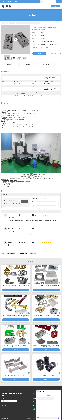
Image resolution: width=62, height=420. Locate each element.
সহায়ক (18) (12, 231)
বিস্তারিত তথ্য (9, 64)
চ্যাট (55, 6)
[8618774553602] (34, 409)
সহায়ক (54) (12, 217)
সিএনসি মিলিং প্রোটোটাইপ (11, 253)
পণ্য (6, 23)
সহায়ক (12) (12, 245)
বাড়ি (3, 23)
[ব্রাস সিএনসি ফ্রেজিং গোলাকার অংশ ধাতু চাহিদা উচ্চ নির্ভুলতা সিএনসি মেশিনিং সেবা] (15, 39)
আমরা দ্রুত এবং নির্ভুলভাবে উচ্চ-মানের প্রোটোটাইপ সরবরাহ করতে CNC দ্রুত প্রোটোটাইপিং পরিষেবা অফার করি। (16, 346)
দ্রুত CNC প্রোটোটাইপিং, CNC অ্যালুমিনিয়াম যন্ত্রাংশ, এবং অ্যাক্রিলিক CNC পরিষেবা (46, 286)
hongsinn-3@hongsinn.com (10, 400)
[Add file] (38, 418)
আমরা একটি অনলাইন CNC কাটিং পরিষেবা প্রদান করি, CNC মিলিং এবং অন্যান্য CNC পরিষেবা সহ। (46, 316)
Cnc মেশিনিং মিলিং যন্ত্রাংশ (22, 253)
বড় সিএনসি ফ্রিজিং (33, 253)
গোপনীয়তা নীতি (3, 418)
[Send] (59, 418)
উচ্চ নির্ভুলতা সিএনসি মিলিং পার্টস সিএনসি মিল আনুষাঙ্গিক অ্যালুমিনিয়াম (46, 375)
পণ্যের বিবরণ (28, 64)
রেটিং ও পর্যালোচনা (46, 64)
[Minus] (59, 391)
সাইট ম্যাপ (6, 418)
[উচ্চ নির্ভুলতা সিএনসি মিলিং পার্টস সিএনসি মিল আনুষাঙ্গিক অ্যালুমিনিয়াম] (46, 364)
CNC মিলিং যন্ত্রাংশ (12, 23)
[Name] (55, 1)
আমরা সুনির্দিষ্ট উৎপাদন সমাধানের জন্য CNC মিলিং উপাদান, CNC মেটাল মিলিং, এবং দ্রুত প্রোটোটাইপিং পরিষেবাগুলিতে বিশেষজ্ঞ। (46, 346)
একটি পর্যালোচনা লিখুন (25, 201)
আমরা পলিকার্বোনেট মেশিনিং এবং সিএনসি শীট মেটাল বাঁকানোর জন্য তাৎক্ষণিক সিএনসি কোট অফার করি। (16, 286)
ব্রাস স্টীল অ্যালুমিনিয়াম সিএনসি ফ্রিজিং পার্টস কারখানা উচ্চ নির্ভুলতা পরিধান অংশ (15, 375)
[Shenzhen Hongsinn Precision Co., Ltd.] (8, 6)
